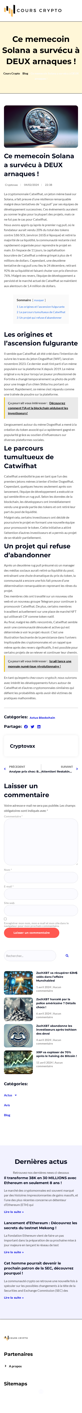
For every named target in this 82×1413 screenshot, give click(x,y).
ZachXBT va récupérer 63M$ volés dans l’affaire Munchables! (56, 976)
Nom (8, 869)
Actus (8, 1095)
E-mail (9, 886)
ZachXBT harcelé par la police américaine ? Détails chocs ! (56, 1003)
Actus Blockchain (42, 718)
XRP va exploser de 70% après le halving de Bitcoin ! (56, 1054)
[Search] (67, 955)
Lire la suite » (14, 1212)
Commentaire (13, 816)
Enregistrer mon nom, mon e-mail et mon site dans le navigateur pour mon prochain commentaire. (36, 924)
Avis (7, 1105)
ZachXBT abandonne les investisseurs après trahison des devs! (56, 1029)
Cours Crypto (11, 73)
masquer (39, 300)
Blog (25, 73)
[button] (26, 726)
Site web (9, 903)
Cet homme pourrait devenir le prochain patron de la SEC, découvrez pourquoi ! (38, 1268)
